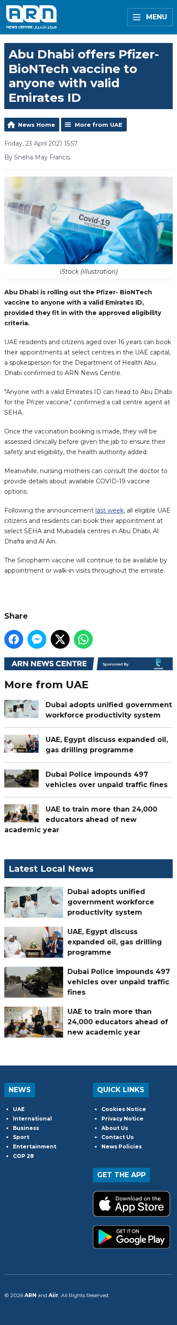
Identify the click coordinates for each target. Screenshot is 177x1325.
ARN (30, 1295)
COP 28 (23, 1156)
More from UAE (98, 124)
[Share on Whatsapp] (83, 639)
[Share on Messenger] (36, 639)
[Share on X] (60, 639)
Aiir (53, 1295)
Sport (21, 1137)
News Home (36, 124)
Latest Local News (51, 869)
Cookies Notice (123, 1109)
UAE (18, 1109)
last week (109, 510)
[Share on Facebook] (13, 639)
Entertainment (34, 1146)
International (32, 1118)
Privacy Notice (122, 1118)
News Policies (121, 1146)
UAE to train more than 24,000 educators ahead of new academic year (80, 819)
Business (26, 1128)
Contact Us (117, 1137)
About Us (114, 1128)
